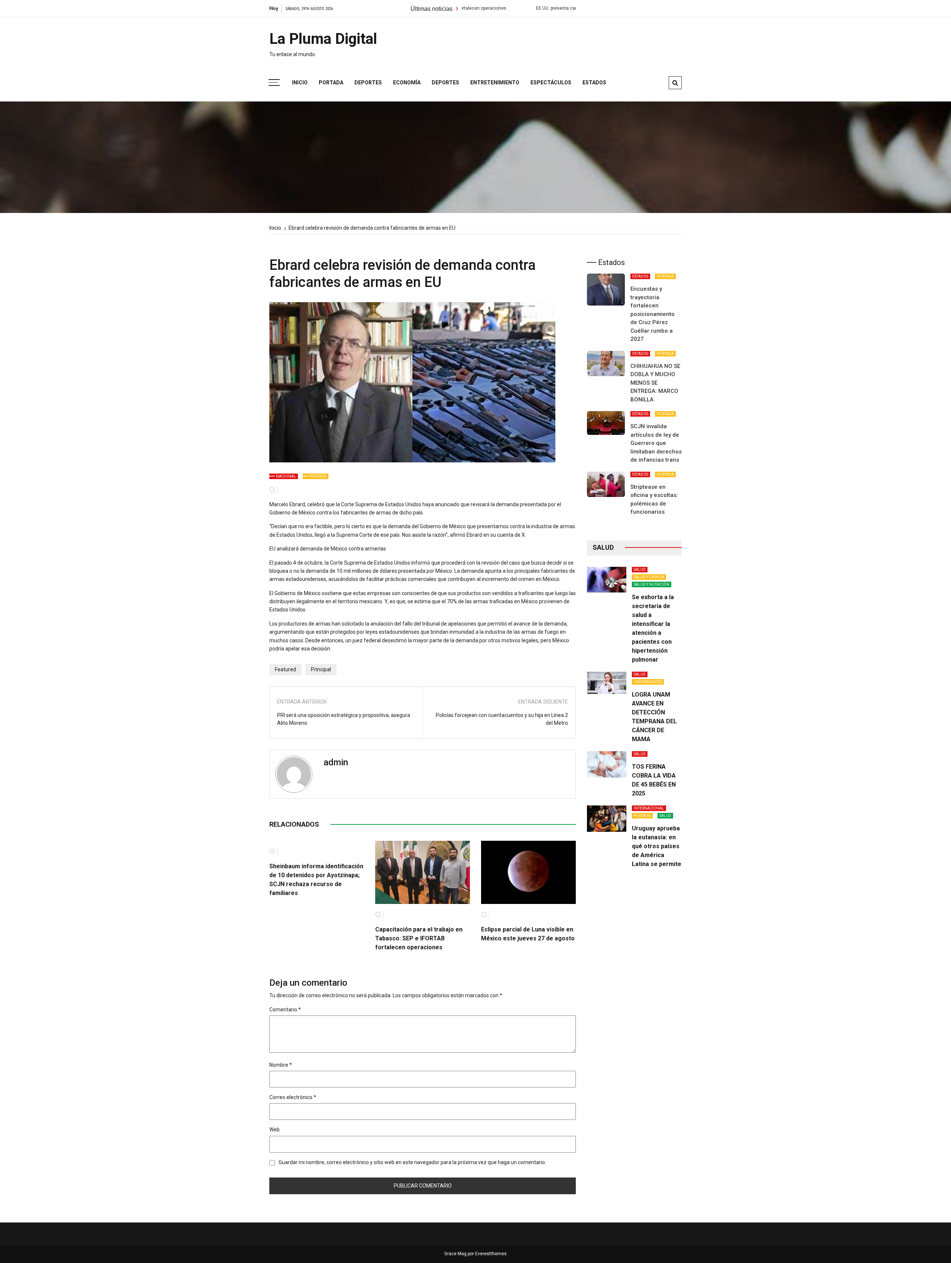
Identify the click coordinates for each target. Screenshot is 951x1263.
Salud (640, 570)
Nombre (280, 1065)
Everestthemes (491, 1253)
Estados (594, 82)
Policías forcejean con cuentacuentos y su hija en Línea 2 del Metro (502, 719)
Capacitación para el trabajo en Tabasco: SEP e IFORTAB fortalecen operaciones (418, 938)
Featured (285, 669)
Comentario (285, 1009)
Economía (407, 82)
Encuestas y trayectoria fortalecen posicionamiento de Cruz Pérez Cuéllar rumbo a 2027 (652, 313)
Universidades (648, 682)
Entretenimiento (494, 82)
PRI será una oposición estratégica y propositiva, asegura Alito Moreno (343, 719)
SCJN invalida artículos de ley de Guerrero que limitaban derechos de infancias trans (656, 443)
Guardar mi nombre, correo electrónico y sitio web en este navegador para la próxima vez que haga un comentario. (412, 1162)
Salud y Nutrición (651, 584)
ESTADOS (640, 276)
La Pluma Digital (323, 39)
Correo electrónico (292, 1097)
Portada (331, 82)
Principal (321, 669)
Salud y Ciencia (649, 577)
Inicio (300, 82)
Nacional (286, 476)
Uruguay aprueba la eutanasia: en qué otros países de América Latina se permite (656, 846)
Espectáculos (550, 82)
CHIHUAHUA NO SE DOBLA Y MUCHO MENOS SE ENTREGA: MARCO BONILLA (655, 383)
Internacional (649, 808)
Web (274, 1130)
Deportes (368, 82)
